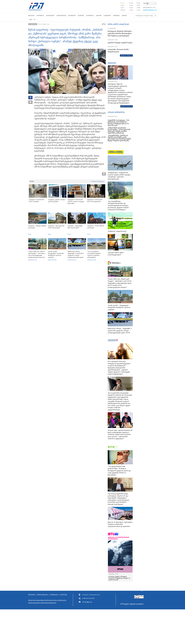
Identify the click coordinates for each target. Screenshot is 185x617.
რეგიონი (81, 15)
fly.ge (29, 234)
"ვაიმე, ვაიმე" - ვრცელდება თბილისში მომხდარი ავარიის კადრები (56, 254)
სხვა (30, 19)
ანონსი (124, 15)
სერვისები (54, 595)
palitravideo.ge (32, 260)
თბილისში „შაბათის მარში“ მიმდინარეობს (118, 51)
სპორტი (98, 15)
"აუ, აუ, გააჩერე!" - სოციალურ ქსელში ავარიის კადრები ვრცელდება (94, 254)
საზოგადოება (61, 15)
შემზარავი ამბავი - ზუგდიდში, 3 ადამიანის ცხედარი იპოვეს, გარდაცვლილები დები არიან (76, 255)
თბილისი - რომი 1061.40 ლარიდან (95, 226)
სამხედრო (107, 15)
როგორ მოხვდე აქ (97, 181)
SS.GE (32, 181)
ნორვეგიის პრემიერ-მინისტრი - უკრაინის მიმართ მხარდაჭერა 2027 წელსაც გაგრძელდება (120, 33)
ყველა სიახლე (126, 55)
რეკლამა (63, 595)
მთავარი (31, 15)
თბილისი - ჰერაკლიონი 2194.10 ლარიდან (56, 226)
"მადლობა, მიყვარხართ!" (117, 231)
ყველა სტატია (126, 106)
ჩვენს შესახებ (42, 595)
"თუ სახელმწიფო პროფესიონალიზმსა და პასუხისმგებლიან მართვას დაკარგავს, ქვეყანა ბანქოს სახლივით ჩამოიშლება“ (118, 205)
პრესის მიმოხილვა (116, 112)
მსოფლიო (72, 15)
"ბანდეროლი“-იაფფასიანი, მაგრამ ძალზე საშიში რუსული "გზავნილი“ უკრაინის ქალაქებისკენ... (119, 176)
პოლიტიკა (40, 15)
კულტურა (116, 15)
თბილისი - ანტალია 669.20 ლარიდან (37, 226)
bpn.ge (122, 3)
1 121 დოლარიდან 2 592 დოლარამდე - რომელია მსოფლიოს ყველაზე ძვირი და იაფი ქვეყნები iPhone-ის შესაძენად (119, 471)
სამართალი (50, 15)
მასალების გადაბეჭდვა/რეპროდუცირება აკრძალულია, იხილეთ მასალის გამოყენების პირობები (47, 601)
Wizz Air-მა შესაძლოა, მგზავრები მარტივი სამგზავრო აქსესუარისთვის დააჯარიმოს (120, 524)
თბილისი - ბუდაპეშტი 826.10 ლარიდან (75, 226)
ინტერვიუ (112, 63)
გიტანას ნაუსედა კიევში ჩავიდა (120, 42)
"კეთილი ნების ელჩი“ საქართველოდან (116, 254)
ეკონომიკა (90, 15)
